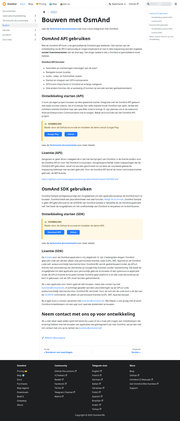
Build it (20, 396)
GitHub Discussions (64, 371)
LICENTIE (49, 294)
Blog (30, 4)
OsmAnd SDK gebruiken (158, 25)
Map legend (23, 388)
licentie (48, 257)
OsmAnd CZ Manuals (140, 379)
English (95, 371)
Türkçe (95, 409)
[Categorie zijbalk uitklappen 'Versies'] (35, 30)
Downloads (22, 392)
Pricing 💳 (22, 371)
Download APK (54, 232)
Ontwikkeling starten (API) (161, 17)
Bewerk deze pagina (55, 337)
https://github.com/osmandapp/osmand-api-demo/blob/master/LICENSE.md (80, 179)
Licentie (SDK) (156, 33)
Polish (95, 392)
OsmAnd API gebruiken (158, 13)
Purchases (22, 383)
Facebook (59, 383)
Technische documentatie (63, 28)
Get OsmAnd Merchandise (143, 383)
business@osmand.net (53, 287)
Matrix (58, 396)
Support (134, 388)
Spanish (96, 396)
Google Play (53, 134)
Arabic (95, 404)
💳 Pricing (41, 4)
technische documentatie (63, 243)
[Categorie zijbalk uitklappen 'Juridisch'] (35, 35)
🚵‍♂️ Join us (65, 4)
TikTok (58, 388)
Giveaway (21, 400)
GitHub (132, 4)
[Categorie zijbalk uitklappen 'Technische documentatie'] (35, 20)
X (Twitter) (60, 375)
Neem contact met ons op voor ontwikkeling (161, 38)
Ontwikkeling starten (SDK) (161, 29)
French (95, 375)
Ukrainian (97, 388)
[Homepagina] (44, 12)
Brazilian (96, 400)
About (20, 404)
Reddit (58, 379)
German (96, 379)
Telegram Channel (64, 392)
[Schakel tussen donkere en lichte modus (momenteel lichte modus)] (176, 4)
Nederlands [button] (117, 4)
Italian (95, 383)
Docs (22, 4)
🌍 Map (53, 4)
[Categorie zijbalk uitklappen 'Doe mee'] (35, 39)
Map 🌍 (21, 375)
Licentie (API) (156, 21)
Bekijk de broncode (114, 199)
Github (71, 134)
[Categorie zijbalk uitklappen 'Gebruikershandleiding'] (35, 16)
